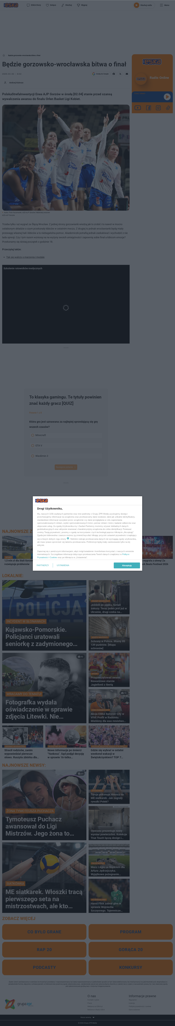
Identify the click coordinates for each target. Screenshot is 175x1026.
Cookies (53, 557)
